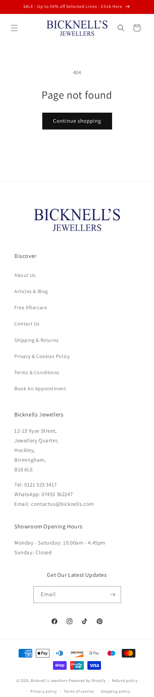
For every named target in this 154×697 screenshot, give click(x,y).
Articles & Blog (31, 291)
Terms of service (79, 691)
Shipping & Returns (36, 340)
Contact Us (27, 323)
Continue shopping (77, 120)
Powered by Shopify (87, 680)
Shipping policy (115, 691)
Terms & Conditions (36, 372)
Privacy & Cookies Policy (41, 356)
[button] (14, 28)
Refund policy (125, 680)
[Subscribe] (113, 594)
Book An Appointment (40, 388)
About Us (25, 275)
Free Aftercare (30, 307)
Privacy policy (43, 691)
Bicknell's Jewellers (49, 680)
